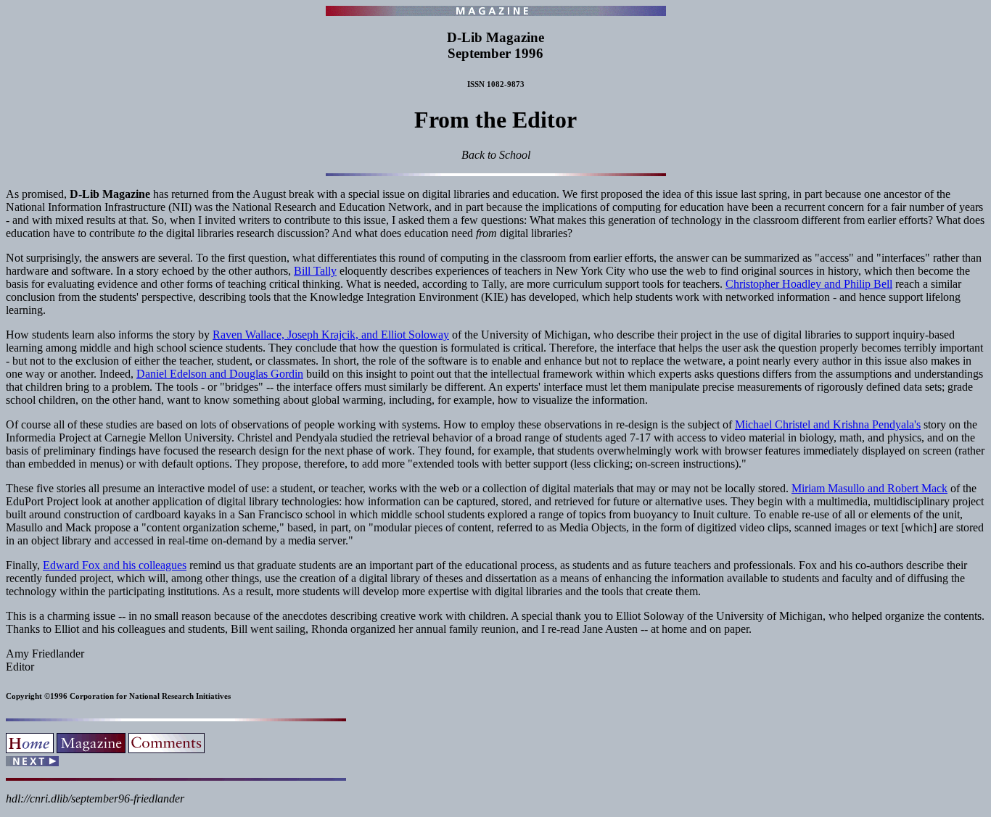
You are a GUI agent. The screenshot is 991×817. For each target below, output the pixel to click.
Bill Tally (315, 271)
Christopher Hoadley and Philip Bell (808, 284)
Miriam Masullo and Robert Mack (869, 488)
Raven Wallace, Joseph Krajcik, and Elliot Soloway (331, 334)
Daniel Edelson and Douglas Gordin (219, 374)
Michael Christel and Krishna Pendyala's (828, 424)
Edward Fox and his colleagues (114, 565)
